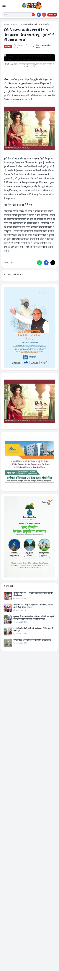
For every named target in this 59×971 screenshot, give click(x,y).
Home (6, 24)
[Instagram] (44, 15)
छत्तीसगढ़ (14, 24)
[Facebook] (39, 15)
